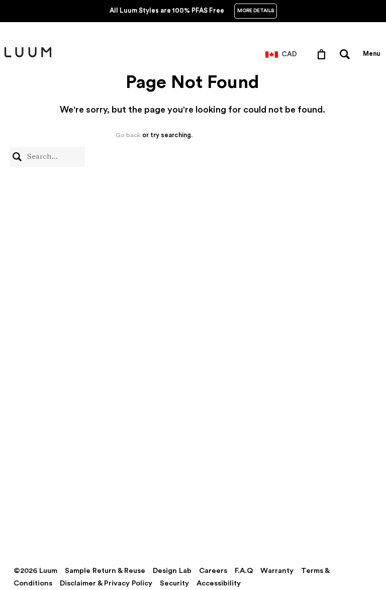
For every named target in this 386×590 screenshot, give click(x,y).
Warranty (277, 570)
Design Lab (172, 570)
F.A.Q (244, 570)
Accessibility (219, 583)
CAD (289, 54)
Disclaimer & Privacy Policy (106, 583)
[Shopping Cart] (323, 54)
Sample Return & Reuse (105, 570)
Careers (213, 570)
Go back (128, 135)
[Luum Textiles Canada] (28, 55)
